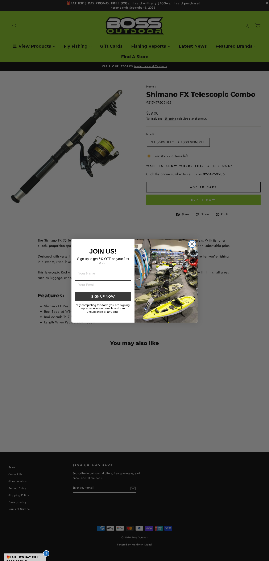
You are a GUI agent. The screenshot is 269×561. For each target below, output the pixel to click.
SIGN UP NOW (103, 296)
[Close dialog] (192, 244)
